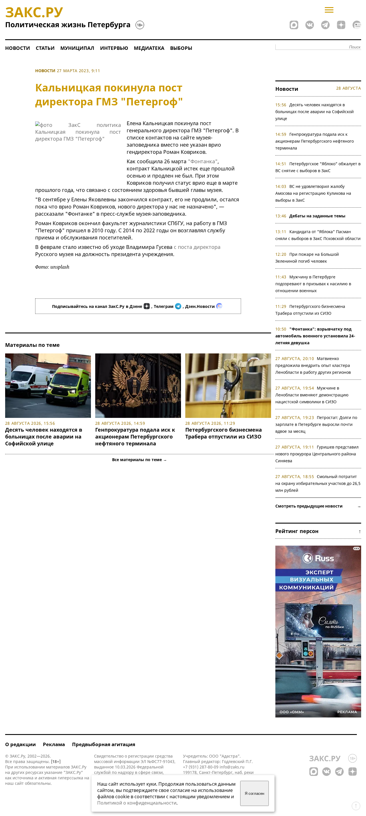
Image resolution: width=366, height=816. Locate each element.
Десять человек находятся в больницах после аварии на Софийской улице (43, 436)
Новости (17, 48)
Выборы (181, 48)
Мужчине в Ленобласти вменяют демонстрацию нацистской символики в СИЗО (312, 394)
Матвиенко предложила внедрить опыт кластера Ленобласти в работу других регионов (313, 365)
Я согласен (254, 793)
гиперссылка (70, 777)
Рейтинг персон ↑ (318, 531)
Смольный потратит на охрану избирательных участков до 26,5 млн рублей (318, 483)
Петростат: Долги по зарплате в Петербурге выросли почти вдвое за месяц (316, 424)
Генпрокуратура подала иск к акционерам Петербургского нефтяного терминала (135, 436)
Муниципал (77, 48)
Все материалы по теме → (139, 459)
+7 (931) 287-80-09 (200, 767)
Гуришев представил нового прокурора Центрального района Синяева (317, 453)
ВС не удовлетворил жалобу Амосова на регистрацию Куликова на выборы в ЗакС (313, 193)
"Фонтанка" (203, 161)
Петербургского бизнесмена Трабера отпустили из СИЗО (223, 433)
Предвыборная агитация (103, 744)
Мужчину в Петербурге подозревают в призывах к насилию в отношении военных (313, 283)
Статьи (45, 48)
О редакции (20, 744)
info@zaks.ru (232, 767)
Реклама (54, 744)
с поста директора (197, 246)
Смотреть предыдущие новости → (318, 506)
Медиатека (149, 48)
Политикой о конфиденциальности (136, 803)
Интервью (114, 48)
